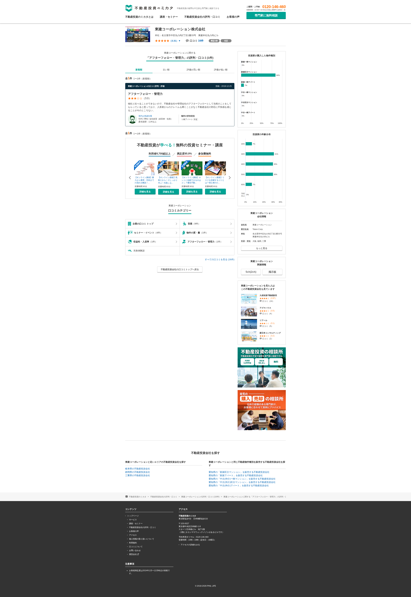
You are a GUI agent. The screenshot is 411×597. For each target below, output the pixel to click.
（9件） (194, 223)
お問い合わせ (135, 550)
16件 (201, 40)
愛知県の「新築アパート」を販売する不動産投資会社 (236, 475)
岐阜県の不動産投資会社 (137, 468)
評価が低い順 (220, 69)
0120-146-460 (274, 7)
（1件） (197, 232)
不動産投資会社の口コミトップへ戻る (180, 269)
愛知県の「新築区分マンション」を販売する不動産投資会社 (239, 472)
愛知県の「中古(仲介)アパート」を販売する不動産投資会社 (239, 485)
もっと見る (261, 248)
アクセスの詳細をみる (190, 545)
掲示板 (272, 272)
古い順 (166, 69)
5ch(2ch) (251, 272)
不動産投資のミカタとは (139, 17)
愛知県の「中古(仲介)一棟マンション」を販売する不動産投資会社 (242, 478)
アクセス (133, 535)
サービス (133, 520)
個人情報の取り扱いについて (141, 539)
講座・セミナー (169, 17)
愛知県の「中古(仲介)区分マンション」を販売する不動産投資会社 (242, 482)
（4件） (148, 232)
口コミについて (136, 546)
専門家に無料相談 (266, 15)
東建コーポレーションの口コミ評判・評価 (146, 86)
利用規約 (133, 543)
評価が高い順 (193, 69)
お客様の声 (233, 17)
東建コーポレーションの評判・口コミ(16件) (200, 497)
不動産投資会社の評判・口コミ (202, 17)
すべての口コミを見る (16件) (219, 259)
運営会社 (133, 554)
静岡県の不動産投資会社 (137, 472)
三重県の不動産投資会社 (137, 475)
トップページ (133, 516)
